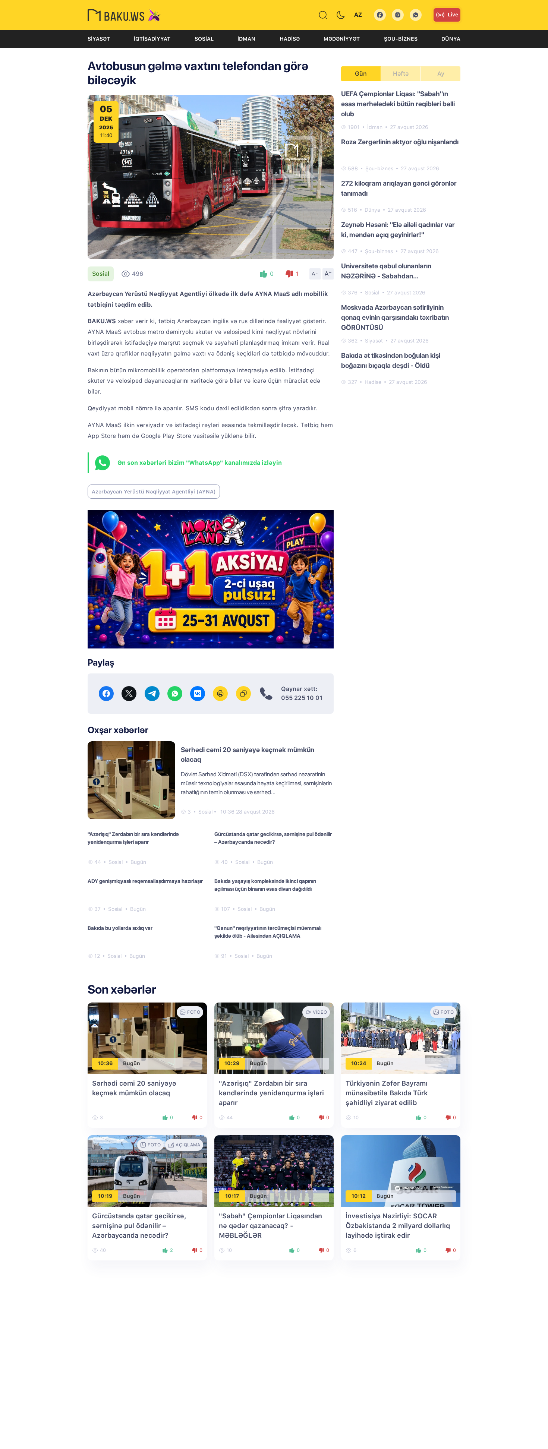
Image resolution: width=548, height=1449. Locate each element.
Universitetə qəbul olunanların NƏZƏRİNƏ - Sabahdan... (386, 271)
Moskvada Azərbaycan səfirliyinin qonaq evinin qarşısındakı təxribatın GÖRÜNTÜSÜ (395, 317)
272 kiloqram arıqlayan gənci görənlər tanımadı (399, 188)
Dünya (450, 39)
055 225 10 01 (301, 697)
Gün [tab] (361, 73)
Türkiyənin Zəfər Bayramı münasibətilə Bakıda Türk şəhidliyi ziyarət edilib (387, 1093)
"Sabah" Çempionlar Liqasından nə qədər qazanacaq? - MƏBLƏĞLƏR (270, 1225)
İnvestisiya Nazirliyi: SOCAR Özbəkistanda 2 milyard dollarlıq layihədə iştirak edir (398, 1225)
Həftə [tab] (401, 73)
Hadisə (290, 39)
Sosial (204, 39)
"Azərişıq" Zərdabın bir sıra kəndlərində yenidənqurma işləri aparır (133, 838)
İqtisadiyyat (152, 39)
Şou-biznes (401, 39)
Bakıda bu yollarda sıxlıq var (120, 928)
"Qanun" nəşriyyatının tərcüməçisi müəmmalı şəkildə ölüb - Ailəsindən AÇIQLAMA (267, 932)
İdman (246, 39)
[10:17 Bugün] (274, 1170)
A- (315, 274)
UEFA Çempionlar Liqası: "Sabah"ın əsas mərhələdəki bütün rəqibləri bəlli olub (398, 104)
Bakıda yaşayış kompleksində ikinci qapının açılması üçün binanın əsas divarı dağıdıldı (265, 885)
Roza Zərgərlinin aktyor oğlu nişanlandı (400, 142)
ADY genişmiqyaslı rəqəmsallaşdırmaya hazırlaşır (145, 881)
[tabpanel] (400, 237)
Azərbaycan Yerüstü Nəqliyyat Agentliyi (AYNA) (154, 492)
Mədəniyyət (342, 39)
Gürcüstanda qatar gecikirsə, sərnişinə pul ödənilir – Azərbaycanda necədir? (273, 838)
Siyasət (99, 39)
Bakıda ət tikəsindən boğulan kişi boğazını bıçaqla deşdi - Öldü (390, 360)
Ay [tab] (440, 73)
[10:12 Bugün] (400, 1170)
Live (453, 15)
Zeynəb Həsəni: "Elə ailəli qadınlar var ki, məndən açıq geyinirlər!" (398, 230)
